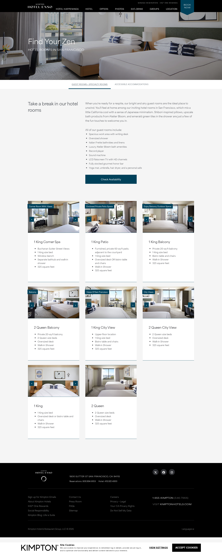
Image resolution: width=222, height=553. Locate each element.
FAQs (72, 506)
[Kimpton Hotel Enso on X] (156, 472)
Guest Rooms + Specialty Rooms (90, 84)
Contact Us (75, 497)
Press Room (75, 501)
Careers (114, 497)
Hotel (89, 9)
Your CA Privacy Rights (122, 506)
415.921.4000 (111, 481)
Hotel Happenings (67, 9)
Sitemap (73, 510)
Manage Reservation (148, 3)
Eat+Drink (137, 9)
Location (171, 9)
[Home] (40, 8)
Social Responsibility (38, 510)
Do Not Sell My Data (120, 510)
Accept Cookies (186, 548)
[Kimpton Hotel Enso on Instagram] (172, 472)
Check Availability (111, 179)
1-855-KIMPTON (163, 497)
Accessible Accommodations (132, 84)
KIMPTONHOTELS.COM (175, 504)
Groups (154, 9)
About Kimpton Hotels (39, 501)
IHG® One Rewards (38, 506)
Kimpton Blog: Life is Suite (41, 515)
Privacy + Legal (118, 501)
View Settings (158, 547)
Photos (119, 9)
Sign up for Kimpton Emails (42, 497)
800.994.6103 (89, 481)
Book (187, 6)
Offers (104, 9)
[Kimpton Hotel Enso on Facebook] (164, 472)
